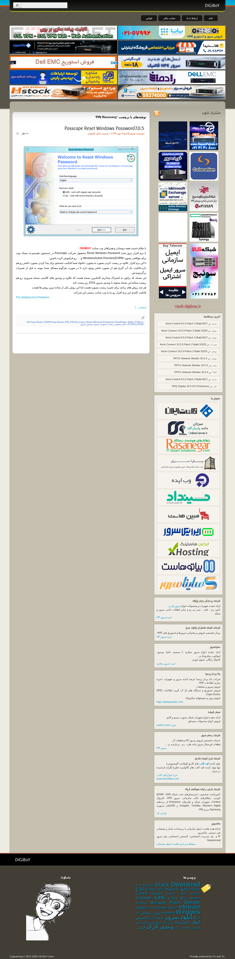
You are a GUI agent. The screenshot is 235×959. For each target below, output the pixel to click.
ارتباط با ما (192, 18)
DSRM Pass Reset (54, 322)
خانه (211, 18)
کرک (153, 926)
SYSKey (138, 322)
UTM (151, 908)
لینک (196, 922)
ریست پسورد (107, 324)
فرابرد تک (162, 813)
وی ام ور (179, 927)
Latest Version (189, 893)
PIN (67, 322)
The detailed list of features (32, 297)
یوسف (132, 133)
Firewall (151, 889)
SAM (130, 322)
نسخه (187, 927)
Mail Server (190, 898)
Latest (171, 893)
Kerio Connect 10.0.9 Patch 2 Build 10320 (184, 330)
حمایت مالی (169, 18)
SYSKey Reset (136, 324)
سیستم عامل (102, 133)
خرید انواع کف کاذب (167, 775)
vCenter (161, 908)
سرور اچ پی (174, 606)
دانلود (188, 916)
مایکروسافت (181, 922)
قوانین (149, 18)
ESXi (140, 889)
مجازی (166, 922)
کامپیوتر (91, 133)
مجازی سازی (152, 922)
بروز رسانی (151, 912)
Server (192, 902)
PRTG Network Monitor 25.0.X (190, 358)
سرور (96, 324)
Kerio (185, 889)
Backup (148, 885)
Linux (172, 898)
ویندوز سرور (86, 324)
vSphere (168, 913)
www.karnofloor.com (168, 778)
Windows (188, 912)
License (143, 897)
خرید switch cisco (166, 725)
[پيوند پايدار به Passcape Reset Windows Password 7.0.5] (104, 128)
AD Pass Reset (35, 322)
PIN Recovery (77, 322)
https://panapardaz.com (170, 701)
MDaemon (141, 903)
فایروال (152, 918)
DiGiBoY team (46, 956)
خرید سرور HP (164, 617)
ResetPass (120, 322)
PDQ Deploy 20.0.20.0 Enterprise (190, 386)
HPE (161, 889)
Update (141, 908)
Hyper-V (172, 889)
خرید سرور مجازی (166, 663)
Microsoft (158, 902)
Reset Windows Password (99, 322)
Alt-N (138, 885)
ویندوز (166, 926)
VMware (189, 907)
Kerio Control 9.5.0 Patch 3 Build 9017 (187, 323)
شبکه (160, 918)
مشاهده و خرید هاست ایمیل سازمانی (176, 843)
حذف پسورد (120, 324)
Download (185, 884)
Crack (162, 885)
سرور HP (161, 748)
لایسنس (142, 918)
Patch (175, 902)
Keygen (157, 893)
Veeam (173, 908)
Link (160, 897)
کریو (142, 927)
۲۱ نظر (25, 133)
